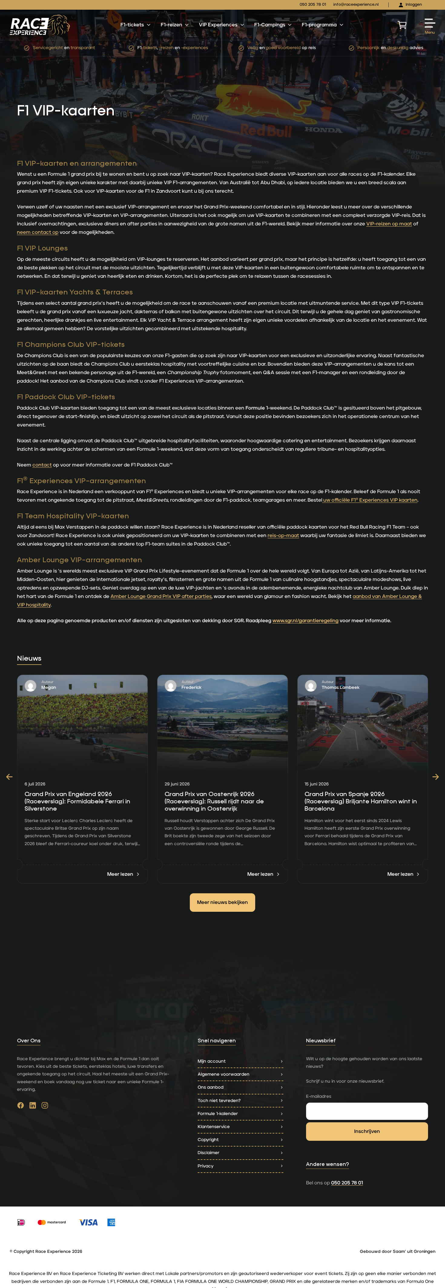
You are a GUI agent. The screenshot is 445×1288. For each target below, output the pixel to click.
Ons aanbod (210, 1087)
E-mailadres (318, 1096)
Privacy (205, 1166)
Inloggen (414, 5)
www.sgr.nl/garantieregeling (305, 620)
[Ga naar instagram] (44, 1106)
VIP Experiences (218, 24)
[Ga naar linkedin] (32, 1106)
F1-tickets (132, 24)
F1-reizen (171, 24)
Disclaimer (208, 1152)
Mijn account (212, 1061)
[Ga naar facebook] (20, 1106)
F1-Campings (269, 24)
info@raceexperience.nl (356, 5)
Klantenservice (214, 1126)
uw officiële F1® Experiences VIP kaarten (369, 500)
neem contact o (36, 232)
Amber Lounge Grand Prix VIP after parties (161, 596)
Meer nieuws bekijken (222, 902)
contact (42, 465)
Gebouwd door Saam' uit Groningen (397, 1252)
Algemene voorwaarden (223, 1074)
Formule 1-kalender (218, 1113)
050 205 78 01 (313, 5)
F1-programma (319, 24)
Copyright (208, 1139)
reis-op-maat (283, 535)
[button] (9, 777)
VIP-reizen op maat (389, 223)
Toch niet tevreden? (219, 1100)
